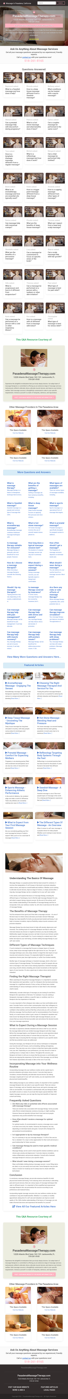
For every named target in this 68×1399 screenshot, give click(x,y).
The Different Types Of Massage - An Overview (50, 823)
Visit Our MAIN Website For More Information (33, 26)
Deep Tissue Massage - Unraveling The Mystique (17, 721)
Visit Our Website (18, 433)
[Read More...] (15, 698)
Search (60, 3)
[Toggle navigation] (35, 3)
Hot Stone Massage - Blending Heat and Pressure (49, 721)
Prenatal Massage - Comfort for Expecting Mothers (16, 755)
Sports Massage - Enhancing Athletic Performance (15, 790)
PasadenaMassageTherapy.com (32, 1396)
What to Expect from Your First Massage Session (17, 825)
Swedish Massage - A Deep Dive (49, 789)
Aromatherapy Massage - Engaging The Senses (18, 686)
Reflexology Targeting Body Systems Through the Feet (49, 755)
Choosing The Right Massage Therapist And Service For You (49, 686)
